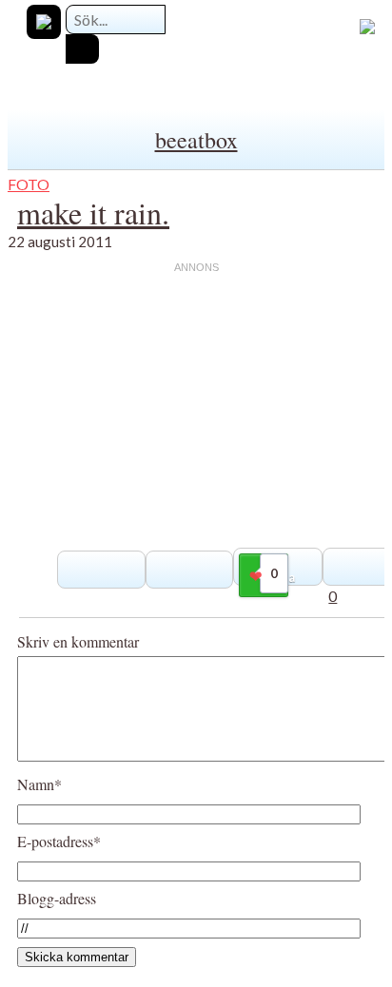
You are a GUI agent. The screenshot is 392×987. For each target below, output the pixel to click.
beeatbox (196, 140)
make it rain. (93, 212)
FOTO (28, 184)
